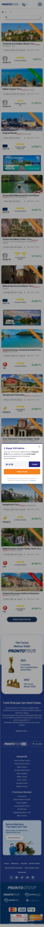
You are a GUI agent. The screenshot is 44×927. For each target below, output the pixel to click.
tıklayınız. (33, 480)
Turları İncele (22, 472)
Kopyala (34, 464)
